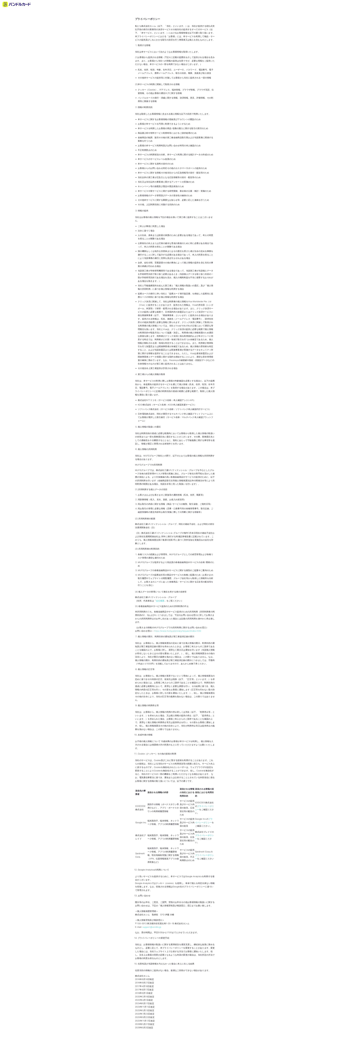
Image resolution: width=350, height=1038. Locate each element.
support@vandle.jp (151, 927)
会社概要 (160, 601)
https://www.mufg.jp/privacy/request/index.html (177, 631)
